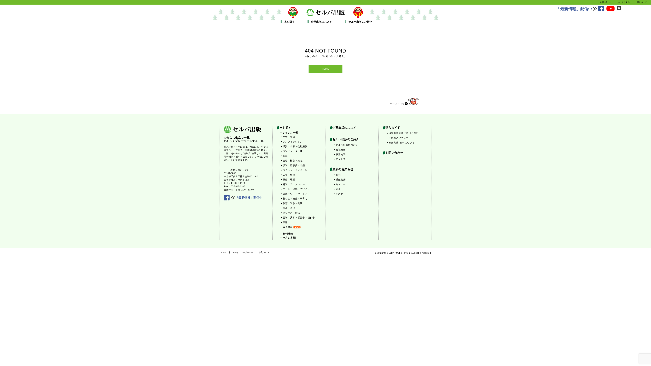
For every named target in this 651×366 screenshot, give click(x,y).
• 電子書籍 (287, 227)
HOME (325, 69)
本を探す (289, 22)
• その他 (338, 193)
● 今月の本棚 (288, 237)
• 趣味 (284, 156)
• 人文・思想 (288, 175)
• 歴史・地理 (288, 179)
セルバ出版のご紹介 (360, 22)
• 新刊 (337, 175)
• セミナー (340, 184)
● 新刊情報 (286, 233)
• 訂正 (337, 189)
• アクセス (340, 159)
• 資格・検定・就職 (292, 160)
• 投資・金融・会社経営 (294, 146)
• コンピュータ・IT (292, 151)
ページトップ (397, 103)
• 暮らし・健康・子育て (294, 198)
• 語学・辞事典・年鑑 (293, 165)
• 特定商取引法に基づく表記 (402, 133)
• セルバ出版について (346, 145)
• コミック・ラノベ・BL (294, 170)
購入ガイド (642, 2)
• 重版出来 (340, 179)
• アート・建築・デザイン (295, 189)
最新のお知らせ (342, 169)
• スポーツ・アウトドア (294, 193)
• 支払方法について (398, 138)
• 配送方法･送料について (401, 142)
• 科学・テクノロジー (293, 184)
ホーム (223, 252)
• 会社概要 (340, 149)
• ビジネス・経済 (290, 212)
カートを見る (624, 2)
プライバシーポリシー (242, 252)
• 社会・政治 (288, 208)
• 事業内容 (340, 154)
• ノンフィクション (292, 141)
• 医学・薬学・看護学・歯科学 (298, 217)
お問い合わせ (606, 2)
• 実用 (284, 222)
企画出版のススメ (321, 22)
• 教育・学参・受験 (292, 203)
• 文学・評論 (288, 137)
